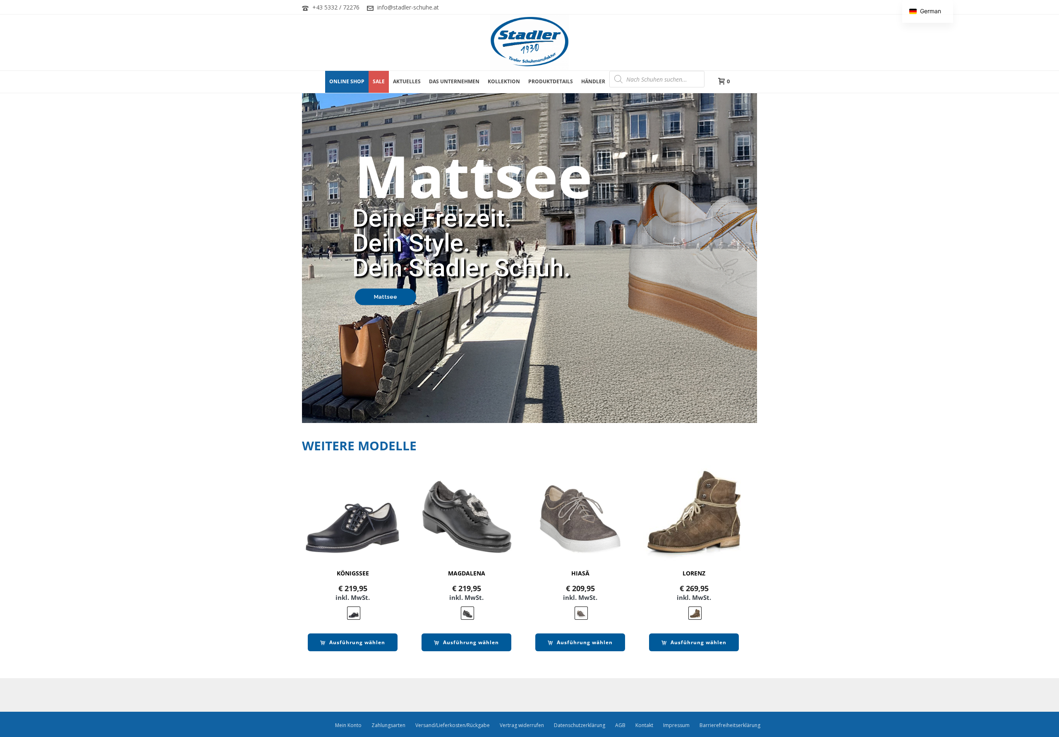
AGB (620, 725)
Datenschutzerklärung (579, 725)
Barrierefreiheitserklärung (730, 725)
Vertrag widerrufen (522, 725)
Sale (379, 81)
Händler (593, 81)
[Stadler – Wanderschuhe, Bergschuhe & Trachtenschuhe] (529, 42)
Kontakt (644, 725)
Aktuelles (407, 81)
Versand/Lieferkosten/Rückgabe (452, 725)
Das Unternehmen (454, 81)
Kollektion (504, 81)
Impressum (676, 725)
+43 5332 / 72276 (335, 7)
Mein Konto (348, 725)
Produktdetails (550, 81)
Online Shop (346, 81)
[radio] (353, 613)
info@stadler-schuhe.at (408, 7)
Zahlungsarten (388, 725)
